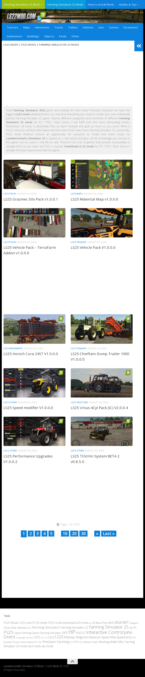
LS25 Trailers (78, 242)
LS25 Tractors (79, 402)
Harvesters (42, 27)
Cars (101, 27)
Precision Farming (56, 641)
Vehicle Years (90, 641)
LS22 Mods (53, 666)
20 (74, 533)
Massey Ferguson (76, 637)
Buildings (33, 36)
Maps (26, 27)
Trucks (58, 27)
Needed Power (12, 641)
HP (72, 631)
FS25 (8, 632)
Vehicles (88, 27)
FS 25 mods (39, 622)
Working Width (108, 642)
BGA (118, 622)
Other (75, 36)
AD (90, 622)
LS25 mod (25, 622)
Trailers (73, 27)
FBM (131, 627)
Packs (62, 36)
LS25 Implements (13, 348)
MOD (129, 637)
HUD (79, 633)
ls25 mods (82, 622)
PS (71, 641)
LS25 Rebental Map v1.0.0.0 (94, 199)
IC (83, 632)
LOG (42, 637)
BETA (112, 622)
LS (46, 637)
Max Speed (117, 637)
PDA (40, 642)
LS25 (59, 636)
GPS (65, 632)
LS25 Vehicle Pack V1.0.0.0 (93, 247)
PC (36, 641)
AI (94, 622)
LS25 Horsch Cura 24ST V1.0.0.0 (31, 353)
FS (135, 627)
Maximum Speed (99, 637)
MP (134, 637)
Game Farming (22, 632)
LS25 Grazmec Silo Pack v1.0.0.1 (31, 199)
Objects (49, 36)
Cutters (114, 27)
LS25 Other (10, 402)
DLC (29, 627)
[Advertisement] (68, 76)
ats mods (47, 646)
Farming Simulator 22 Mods (65, 4)
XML (121, 642)
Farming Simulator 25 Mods (22, 4)
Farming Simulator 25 (108, 627)
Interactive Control (104, 632)
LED (37, 637)
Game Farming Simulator (46, 632)
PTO (76, 641)
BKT (126, 622)
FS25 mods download (61, 622)
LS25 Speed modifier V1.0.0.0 (28, 407)
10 (65, 533)
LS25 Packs (10, 193)
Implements (14, 36)
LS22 (51, 637)
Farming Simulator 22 (74, 627)
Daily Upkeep (18, 627)
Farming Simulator (46, 627)
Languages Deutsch (24, 637)
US (81, 641)
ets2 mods (34, 646)
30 (83, 533)
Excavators (131, 27)
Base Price (102, 622)
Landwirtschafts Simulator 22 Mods (24, 666)
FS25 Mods (11, 622)
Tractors (12, 27)
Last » (109, 533)
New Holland (27, 641)
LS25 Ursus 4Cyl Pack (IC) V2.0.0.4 (99, 407)
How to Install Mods (101, 4)
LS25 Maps (77, 193)
